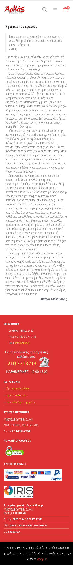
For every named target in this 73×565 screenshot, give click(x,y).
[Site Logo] (14, 9)
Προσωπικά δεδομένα (17, 395)
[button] (45, 9)
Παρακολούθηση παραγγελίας (21, 402)
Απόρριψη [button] (42, 559)
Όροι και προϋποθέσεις (18, 388)
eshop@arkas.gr (22, 342)
